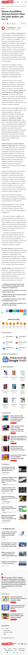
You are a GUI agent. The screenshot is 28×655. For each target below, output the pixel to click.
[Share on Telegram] (20, 652)
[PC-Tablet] (8, 2)
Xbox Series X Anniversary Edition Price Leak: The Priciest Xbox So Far (9, 498)
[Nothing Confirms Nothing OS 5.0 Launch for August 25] (22, 563)
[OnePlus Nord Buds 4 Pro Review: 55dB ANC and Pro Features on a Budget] (5, 616)
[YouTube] (22, 644)
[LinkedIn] (21, 348)
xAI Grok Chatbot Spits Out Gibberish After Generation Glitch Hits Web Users (8, 469)
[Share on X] (8, 23)
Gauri (4, 493)
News (5, 6)
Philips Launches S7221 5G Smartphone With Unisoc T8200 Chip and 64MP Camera (10, 554)
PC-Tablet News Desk (11, 27)
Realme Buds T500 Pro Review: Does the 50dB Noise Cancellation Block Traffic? (18, 456)
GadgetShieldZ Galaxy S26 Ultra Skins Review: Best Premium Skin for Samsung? (17, 448)
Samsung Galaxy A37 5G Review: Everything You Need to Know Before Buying (18, 598)
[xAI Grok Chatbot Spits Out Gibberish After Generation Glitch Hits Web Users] (22, 469)
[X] (21, 337)
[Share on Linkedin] (14, 652)
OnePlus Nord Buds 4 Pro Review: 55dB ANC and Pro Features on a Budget (17, 615)
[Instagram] (8, 342)
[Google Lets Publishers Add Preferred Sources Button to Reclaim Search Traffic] (22, 490)
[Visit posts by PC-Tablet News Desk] (3, 28)
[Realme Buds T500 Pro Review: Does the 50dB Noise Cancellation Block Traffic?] (5, 457)
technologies (20, 33)
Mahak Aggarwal (6, 472)
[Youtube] (21, 342)
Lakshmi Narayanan (6, 501)
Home (3, 6)
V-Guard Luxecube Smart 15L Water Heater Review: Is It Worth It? (17, 607)
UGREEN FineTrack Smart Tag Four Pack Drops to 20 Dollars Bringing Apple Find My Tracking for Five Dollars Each (13, 285)
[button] (15, 2)
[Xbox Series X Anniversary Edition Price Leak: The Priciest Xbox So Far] (22, 498)
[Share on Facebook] (5, 23)
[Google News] (8, 348)
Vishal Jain (5, 512)
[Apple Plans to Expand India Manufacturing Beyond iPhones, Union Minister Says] (22, 517)
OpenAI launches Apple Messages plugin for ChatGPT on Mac (9, 508)
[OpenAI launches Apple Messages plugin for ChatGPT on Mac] (22, 509)
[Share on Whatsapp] (10, 23)
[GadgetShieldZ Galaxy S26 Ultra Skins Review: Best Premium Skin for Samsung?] (5, 449)
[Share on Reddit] (12, 23)
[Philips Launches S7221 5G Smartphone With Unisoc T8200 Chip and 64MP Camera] (22, 554)
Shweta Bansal (6, 484)
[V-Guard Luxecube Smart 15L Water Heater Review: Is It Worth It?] (5, 607)
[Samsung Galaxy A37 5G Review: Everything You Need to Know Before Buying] (5, 599)
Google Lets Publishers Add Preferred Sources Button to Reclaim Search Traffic (9, 489)
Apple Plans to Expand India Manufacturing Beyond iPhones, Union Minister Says (9, 517)
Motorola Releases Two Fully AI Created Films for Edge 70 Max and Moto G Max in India (9, 544)
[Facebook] (8, 337)
